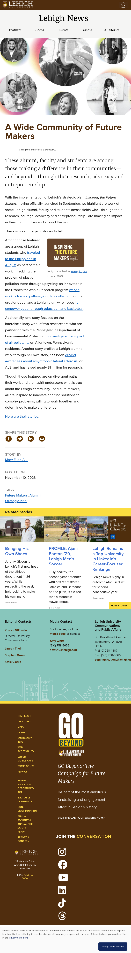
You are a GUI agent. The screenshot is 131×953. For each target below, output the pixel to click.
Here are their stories (21, 416)
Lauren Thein (13, 648)
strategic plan (79, 271)
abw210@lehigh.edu (63, 650)
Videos (39, 30)
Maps (21, 727)
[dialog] (65, 940)
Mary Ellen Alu (16, 459)
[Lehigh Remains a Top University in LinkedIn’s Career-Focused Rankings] (109, 529)
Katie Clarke (13, 662)
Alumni (35, 495)
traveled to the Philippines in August (22, 258)
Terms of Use (26, 766)
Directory (24, 721)
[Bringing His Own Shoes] (22, 529)
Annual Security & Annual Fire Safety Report (25, 824)
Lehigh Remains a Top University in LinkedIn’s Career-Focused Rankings (108, 558)
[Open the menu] (123, 5)
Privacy (22, 771)
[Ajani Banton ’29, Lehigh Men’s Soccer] (65, 529)
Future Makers (16, 495)
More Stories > (120, 605)
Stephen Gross (15, 655)
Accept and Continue (113, 946)
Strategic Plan (16, 500)
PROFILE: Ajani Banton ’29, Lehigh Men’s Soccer (63, 556)
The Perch (24, 716)
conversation (94, 836)
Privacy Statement (18, 937)
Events (63, 30)
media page (58, 633)
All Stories (111, 30)
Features (15, 30)
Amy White (57, 641)
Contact (23, 732)
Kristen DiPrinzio (16, 630)
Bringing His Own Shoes (17, 550)
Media (87, 30)
